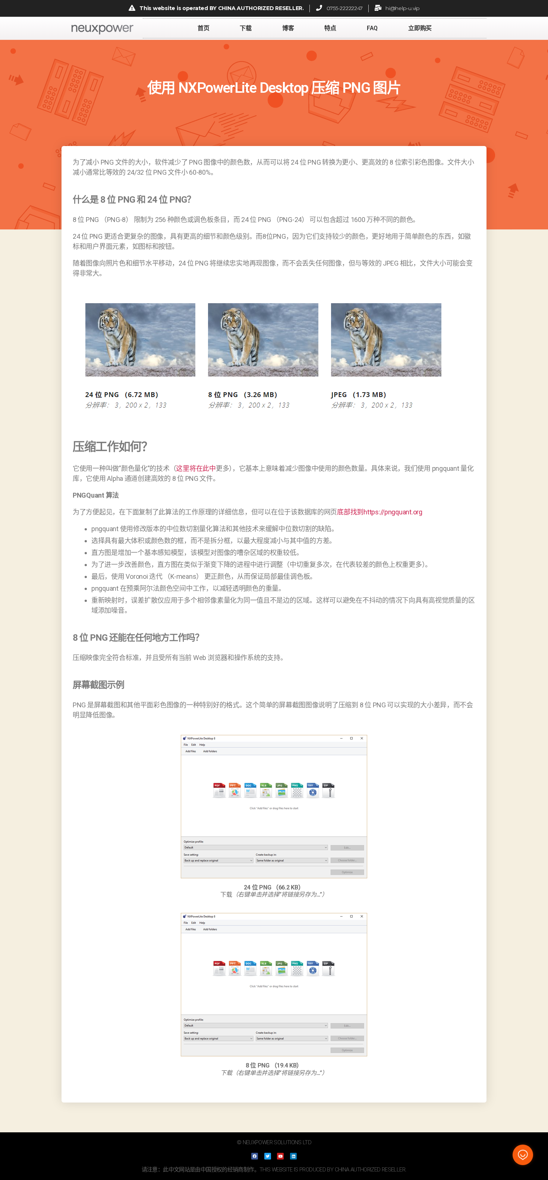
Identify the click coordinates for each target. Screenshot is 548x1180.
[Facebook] (254, 1156)
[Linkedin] (293, 1156)
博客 (288, 28)
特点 (330, 28)
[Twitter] (267, 1156)
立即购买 (420, 28)
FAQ (372, 28)
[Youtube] (280, 1156)
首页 (203, 28)
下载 (245, 28)
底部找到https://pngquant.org (379, 512)
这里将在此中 (195, 468)
